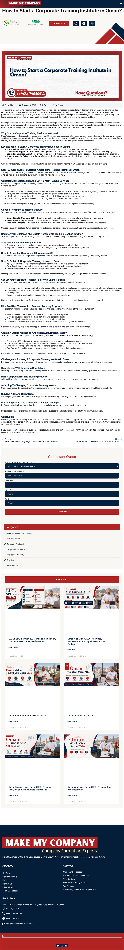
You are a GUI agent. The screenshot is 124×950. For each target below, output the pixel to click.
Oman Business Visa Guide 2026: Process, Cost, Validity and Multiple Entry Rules (29, 788)
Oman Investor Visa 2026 (80, 715)
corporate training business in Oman (25, 172)
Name (7, 490)
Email (7, 499)
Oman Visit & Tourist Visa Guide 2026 (27, 715)
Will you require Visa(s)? (14, 471)
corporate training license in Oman (40, 370)
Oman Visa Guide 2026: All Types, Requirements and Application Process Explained (87, 641)
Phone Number (10, 481)
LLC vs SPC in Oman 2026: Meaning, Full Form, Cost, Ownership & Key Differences (32, 640)
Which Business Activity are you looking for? (21, 462)
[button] (121, 4)
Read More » (13, 647)
